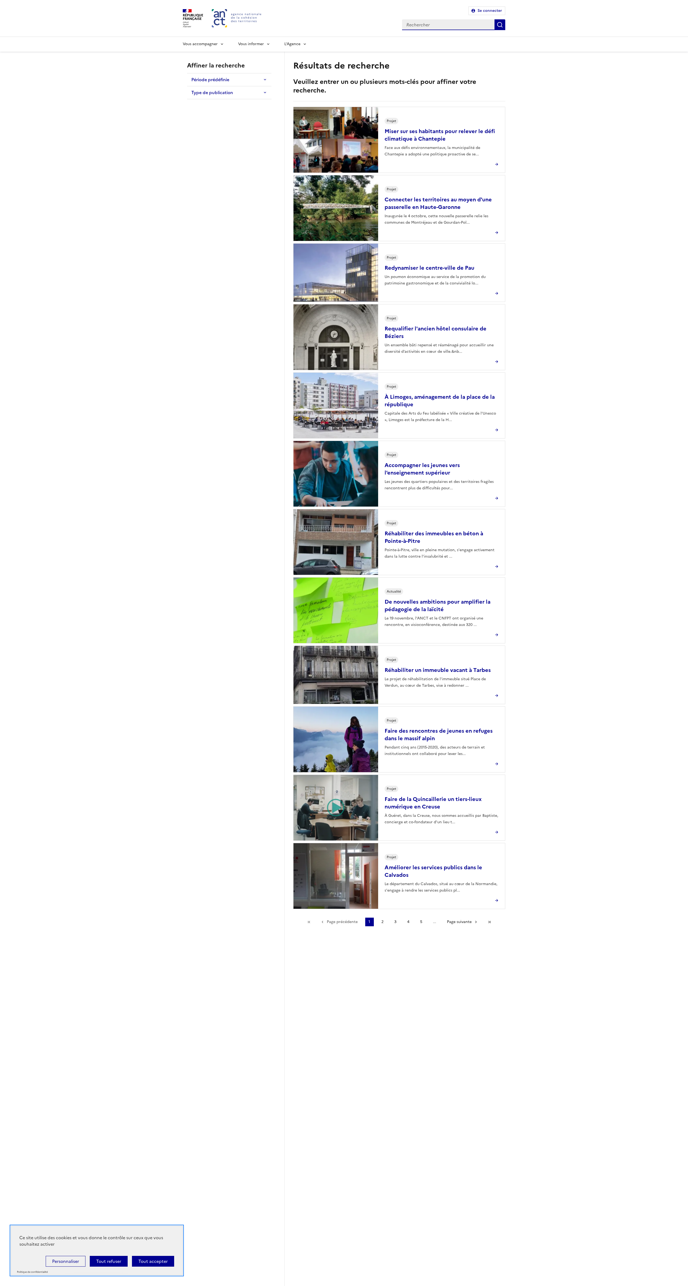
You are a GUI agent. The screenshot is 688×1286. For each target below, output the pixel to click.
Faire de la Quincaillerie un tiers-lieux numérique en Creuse (433, 803)
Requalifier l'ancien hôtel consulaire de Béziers (435, 332)
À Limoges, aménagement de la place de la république (440, 400)
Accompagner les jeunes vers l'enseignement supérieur (422, 469)
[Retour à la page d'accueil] (236, 18)
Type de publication (212, 92)
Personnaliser (65, 1261)
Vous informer (251, 44)
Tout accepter (153, 1261)
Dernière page (489, 922)
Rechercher (499, 24)
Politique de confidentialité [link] (32, 1272)
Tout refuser (108, 1261)
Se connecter (490, 10)
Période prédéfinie (210, 79)
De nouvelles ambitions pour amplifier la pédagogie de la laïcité (437, 605)
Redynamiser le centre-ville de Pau (429, 268)
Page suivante (459, 922)
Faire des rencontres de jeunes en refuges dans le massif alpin (439, 734)
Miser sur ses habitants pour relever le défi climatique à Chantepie (440, 135)
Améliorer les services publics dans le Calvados (433, 871)
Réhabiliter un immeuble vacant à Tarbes (438, 670)
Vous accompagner (200, 44)
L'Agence (292, 44)
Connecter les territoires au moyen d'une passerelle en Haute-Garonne (438, 203)
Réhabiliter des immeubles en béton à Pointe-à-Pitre (434, 537)
